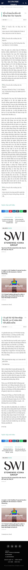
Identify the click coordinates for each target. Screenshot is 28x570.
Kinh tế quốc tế (8, 559)
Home (2, 7)
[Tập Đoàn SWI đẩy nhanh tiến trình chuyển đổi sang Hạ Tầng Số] (14, 239)
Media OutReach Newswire (12, 552)
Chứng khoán (18, 559)
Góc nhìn (10, 561)
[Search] (26, 3)
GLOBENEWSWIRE (9, 556)
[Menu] (2, 3)
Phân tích (17, 561)
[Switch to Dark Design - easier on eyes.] (23, 3)
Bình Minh (5, 19)
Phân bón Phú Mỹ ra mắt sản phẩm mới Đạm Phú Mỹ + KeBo (7, 450)
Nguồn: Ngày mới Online (8, 205)
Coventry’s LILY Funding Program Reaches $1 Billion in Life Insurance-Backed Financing (13, 271)
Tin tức (25, 19)
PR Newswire (8, 554)
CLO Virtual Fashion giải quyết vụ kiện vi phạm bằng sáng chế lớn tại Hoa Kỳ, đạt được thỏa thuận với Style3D (12, 296)
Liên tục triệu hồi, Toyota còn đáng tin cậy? (20, 221)
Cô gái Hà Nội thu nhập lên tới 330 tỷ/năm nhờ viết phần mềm (7, 221)
